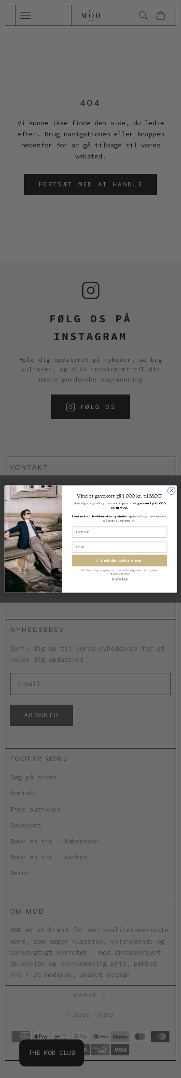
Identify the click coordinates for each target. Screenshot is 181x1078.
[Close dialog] (171, 491)
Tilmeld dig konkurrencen (119, 560)
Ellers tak (119, 579)
